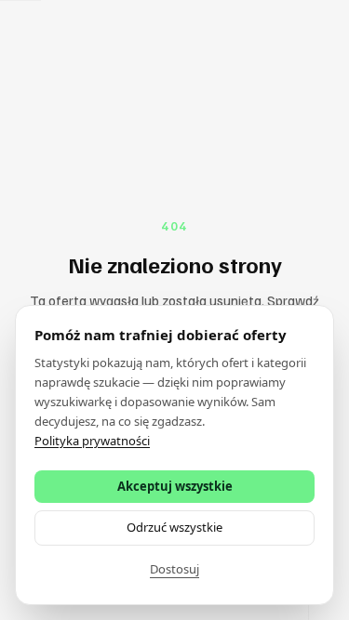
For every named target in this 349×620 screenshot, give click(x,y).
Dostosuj (174, 569)
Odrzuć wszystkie (174, 527)
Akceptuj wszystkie (175, 486)
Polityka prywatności (92, 440)
